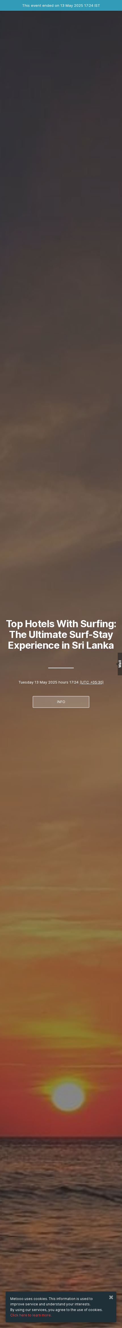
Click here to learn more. (31, 1315)
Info (61, 702)
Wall (120, 664)
